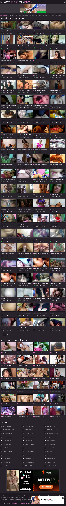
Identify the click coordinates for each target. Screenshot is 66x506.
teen (59, 15)
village (39, 15)
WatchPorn (18, 2)
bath (46, 15)
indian (19, 15)
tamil (13, 15)
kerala (52, 15)
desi (33, 15)
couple (26, 15)
